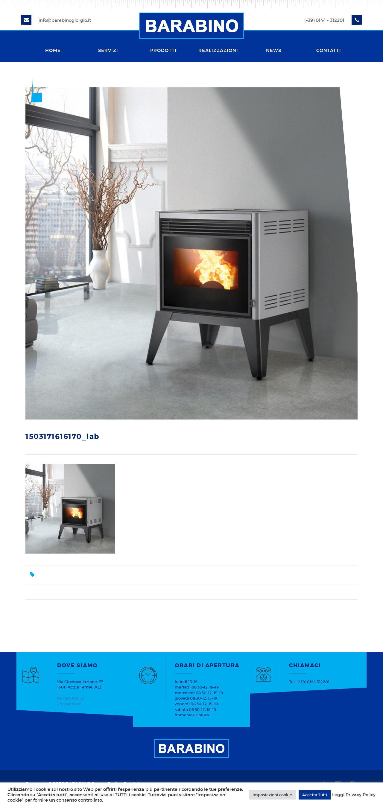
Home (53, 50)
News (273, 50)
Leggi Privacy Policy (354, 794)
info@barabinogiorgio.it (65, 20)
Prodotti (163, 50)
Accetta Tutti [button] (314, 794)
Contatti (328, 50)
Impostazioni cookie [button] (272, 794)
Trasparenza (69, 703)
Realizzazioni (218, 50)
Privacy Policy (70, 698)
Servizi (108, 50)
